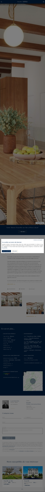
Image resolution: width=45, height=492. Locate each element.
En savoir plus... (5, 247)
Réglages (14, 251)
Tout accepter (6, 251)
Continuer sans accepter (38, 240)
